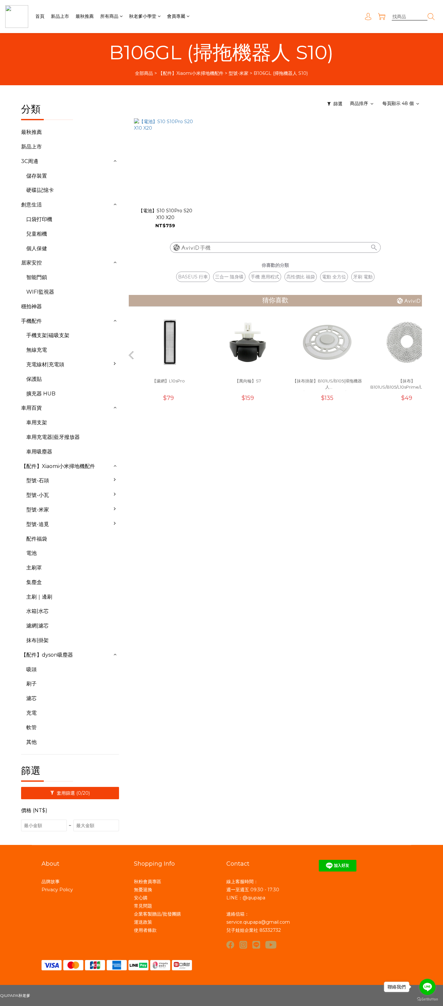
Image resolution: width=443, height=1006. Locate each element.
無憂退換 (143, 890)
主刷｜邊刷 (39, 597)
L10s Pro (133, 529)
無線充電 (36, 350)
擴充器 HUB (40, 394)
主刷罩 (34, 568)
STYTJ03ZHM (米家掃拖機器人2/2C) (155, 591)
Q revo (131, 486)
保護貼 (34, 379)
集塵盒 (34, 582)
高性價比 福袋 (300, 277)
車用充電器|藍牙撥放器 (53, 437)
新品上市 (60, 16)
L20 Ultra (135, 544)
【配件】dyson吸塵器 (47, 655)
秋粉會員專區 (147, 881)
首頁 (39, 16)
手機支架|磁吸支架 (47, 335)
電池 (31, 553)
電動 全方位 (334, 277)
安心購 (141, 898)
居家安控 (31, 263)
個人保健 (36, 248)
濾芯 (31, 698)
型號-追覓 (37, 524)
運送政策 (143, 922)
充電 (31, 713)
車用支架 (36, 422)
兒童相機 (36, 234)
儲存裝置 (36, 176)
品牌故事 (51, 881)
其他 (31, 742)
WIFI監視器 (40, 292)
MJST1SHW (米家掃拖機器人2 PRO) (154, 615)
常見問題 (143, 906)
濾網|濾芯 (37, 626)
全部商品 (144, 73)
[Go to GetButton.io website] (427, 999)
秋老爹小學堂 (142, 16)
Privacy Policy (57, 890)
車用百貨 (31, 408)
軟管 (31, 727)
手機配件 (31, 321)
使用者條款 (145, 930)
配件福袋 (36, 539)
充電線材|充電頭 (45, 364)
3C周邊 (29, 161)
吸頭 (31, 669)
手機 (205, 248)
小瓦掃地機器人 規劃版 (149, 500)
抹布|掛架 (37, 640)
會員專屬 (176, 16)
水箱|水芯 (37, 611)
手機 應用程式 (265, 277)
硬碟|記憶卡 (40, 190)
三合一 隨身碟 (229, 277)
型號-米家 (238, 73)
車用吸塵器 (39, 452)
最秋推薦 (85, 16)
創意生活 (31, 205)
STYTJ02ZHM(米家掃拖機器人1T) (154, 567)
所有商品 (109, 16)
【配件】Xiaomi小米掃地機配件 (190, 73)
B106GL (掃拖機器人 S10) (281, 73)
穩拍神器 (31, 306)
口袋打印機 (39, 219)
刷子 (31, 684)
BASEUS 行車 (193, 277)
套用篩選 (72, 793)
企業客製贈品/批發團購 (157, 914)
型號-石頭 (37, 480)
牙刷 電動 (363, 277)
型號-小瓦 (37, 495)
